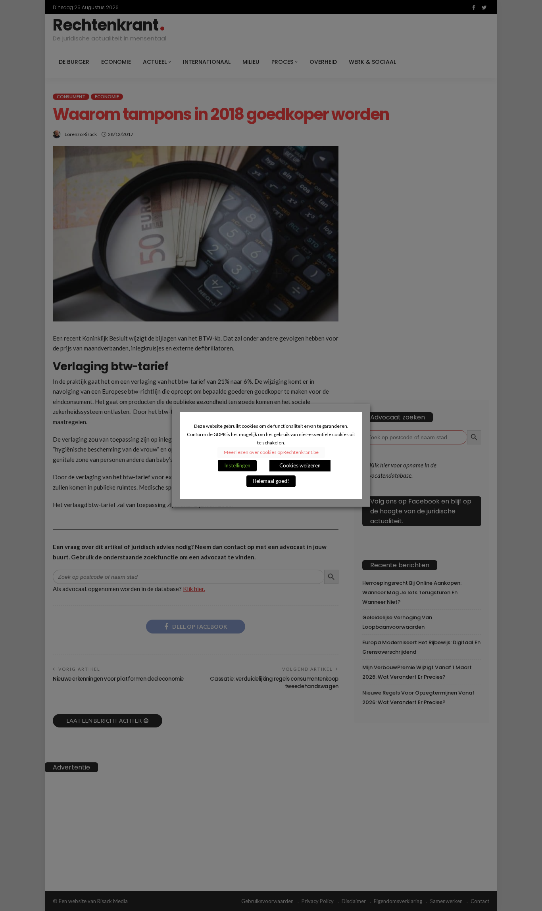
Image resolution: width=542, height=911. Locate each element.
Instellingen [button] (237, 466)
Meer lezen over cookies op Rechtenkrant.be (271, 453)
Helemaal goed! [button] (271, 481)
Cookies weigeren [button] (300, 466)
